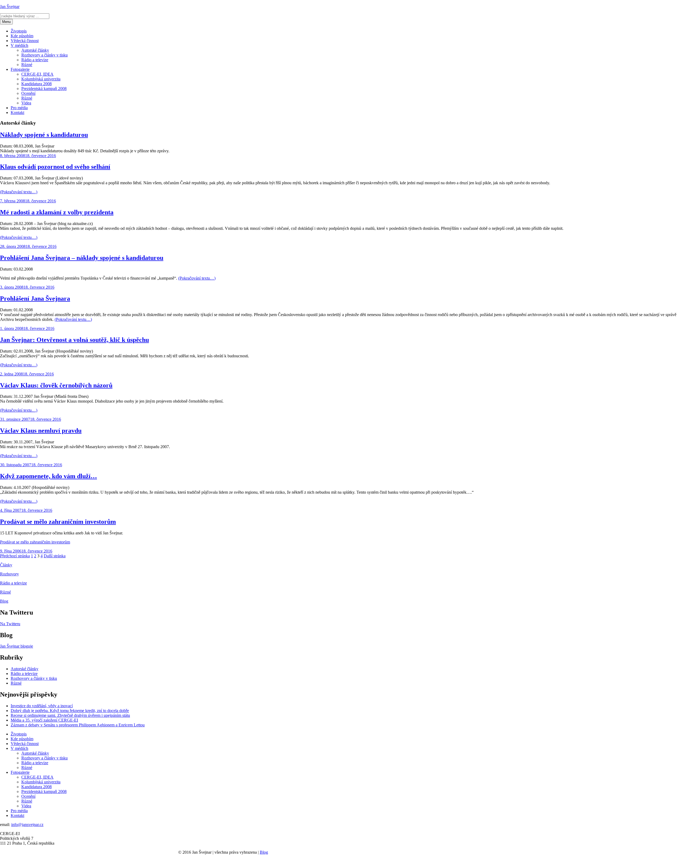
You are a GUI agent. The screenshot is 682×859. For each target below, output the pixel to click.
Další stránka (55, 556)
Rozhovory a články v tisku (44, 55)
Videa (26, 103)
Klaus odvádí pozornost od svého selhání (55, 166)
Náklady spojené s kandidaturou (44, 134)
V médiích (19, 45)
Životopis (19, 31)
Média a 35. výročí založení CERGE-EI (44, 720)
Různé (26, 64)
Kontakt (17, 112)
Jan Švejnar (9, 6)
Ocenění (28, 93)
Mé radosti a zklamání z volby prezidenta (56, 212)
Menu (6, 22)
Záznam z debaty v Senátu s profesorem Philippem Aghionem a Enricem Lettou (78, 725)
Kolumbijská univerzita (40, 79)
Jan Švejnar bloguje (16, 646)
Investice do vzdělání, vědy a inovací (42, 705)
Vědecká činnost (25, 40)
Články (6, 565)
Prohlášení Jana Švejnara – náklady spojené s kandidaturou (81, 257)
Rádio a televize (34, 60)
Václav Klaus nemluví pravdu (41, 430)
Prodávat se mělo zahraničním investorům (58, 521)
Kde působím (22, 36)
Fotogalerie (20, 69)
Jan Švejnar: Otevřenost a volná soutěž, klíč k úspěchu (74, 339)
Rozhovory (9, 574)
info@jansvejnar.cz (27, 824)
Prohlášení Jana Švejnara (35, 298)
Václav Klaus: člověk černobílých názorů (56, 385)
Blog (4, 601)
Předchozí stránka (15, 556)
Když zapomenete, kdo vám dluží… (48, 476)
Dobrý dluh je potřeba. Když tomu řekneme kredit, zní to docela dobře (70, 710)
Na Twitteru (10, 623)
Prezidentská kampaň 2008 (44, 88)
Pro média (19, 107)
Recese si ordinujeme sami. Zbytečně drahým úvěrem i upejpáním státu (70, 715)
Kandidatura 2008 (36, 83)
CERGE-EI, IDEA (37, 74)
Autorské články (35, 50)
